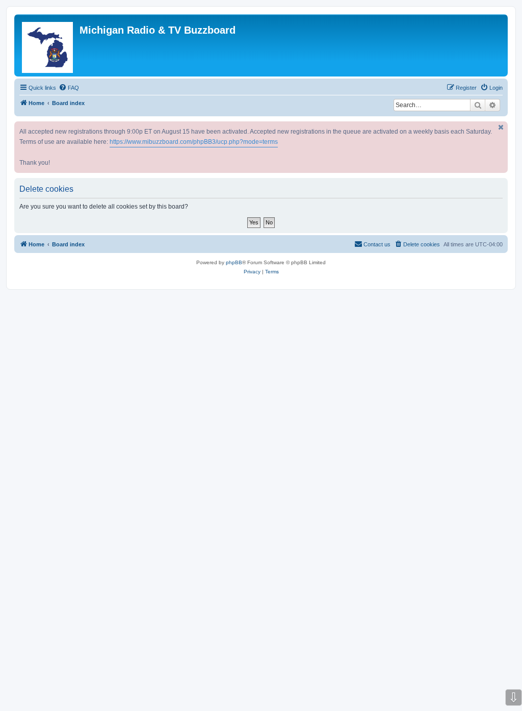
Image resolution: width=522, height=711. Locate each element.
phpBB (234, 262)
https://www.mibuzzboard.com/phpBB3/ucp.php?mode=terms (194, 141)
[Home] (48, 45)
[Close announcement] (501, 127)
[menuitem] (69, 88)
